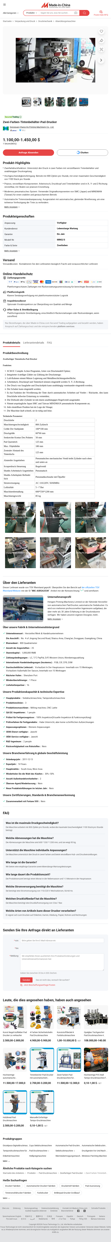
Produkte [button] (30, 12)
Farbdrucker (42, 1192)
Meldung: (15, 955)
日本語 (49, 1216)
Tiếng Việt (83, 1219)
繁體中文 (39, 1216)
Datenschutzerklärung (50, 1208)
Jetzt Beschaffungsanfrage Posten (37, 985)
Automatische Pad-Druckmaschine (69, 1145)
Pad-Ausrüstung (92, 1185)
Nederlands (43, 1219)
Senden (26, 980)
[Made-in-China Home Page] (55, 5)
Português (91, 1216)
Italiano (102, 1216)
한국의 (23, 1219)
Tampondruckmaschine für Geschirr (16, 1150)
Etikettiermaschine (11, 1155)
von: (17, 940)
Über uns (5, 1208)
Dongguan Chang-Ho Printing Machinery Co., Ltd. (32, 127)
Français (59, 1216)
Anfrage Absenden (28, 152)
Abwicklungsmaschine (65, 21)
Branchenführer (67, 1211)
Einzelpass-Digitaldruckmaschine (16, 1145)
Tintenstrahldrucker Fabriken (18, 1192)
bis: (17, 948)
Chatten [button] (84, 152)
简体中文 (28, 1216)
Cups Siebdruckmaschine (40, 1145)
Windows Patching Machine (94, 1155)
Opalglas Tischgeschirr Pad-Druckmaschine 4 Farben (94, 1035)
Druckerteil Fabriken (70, 1185)
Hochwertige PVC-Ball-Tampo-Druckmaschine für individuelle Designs (96, 1077)
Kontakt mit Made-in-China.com (75, 1208)
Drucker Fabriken (12, 1185)
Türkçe (72, 1219)
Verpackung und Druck (25, 21)
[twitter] (84, 1211)
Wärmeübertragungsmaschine (69, 1155)
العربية (32, 1219)
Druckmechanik (45, 21)
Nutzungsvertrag (31, 1208)
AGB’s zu (55, 1232)
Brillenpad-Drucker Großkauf (67, 1192)
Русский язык (11, 1219)
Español (70, 1216)
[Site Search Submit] (84, 13)
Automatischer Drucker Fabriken (40, 1185)
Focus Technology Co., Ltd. (53, 1224)
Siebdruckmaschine (64, 1150)
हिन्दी (53, 1219)
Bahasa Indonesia (98, 1219)
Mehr (5, 1198)
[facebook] (78, 1211)
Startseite (7, 21)
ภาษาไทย (62, 1219)
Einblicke (53, 1211)
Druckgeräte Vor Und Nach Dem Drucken (95, 1150)
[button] (4, 4)
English (18, 1216)
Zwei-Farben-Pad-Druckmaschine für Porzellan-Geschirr (65, 1077)
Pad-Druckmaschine (38, 1150)
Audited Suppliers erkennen (36, 1211)
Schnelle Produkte (98, 1208)
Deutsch (80, 1216)
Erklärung (17, 1208)
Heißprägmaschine (37, 1155)
